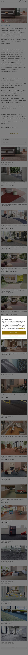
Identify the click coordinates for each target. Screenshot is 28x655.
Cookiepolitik (22, 328)
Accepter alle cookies (14, 332)
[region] (14, 327)
